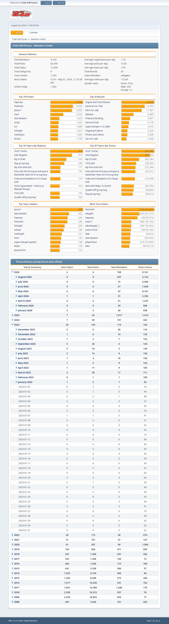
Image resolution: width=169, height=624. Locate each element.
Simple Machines (30, 621)
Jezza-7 (17, 110)
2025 (16, 315)
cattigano (125, 75)
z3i (15, 126)
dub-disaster (20, 118)
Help (149, 620)
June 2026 (23, 286)
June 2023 (23, 358)
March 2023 (24, 372)
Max (87, 233)
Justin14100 (91, 229)
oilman (17, 229)
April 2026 (23, 296)
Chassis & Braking (94, 118)
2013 (16, 578)
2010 (16, 592)
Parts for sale (92, 110)
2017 (16, 558)
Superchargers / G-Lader (98, 126)
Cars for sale (91, 138)
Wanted (89, 114)
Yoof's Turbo (20, 151)
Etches (17, 138)
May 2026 (23, 291)
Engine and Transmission (97, 102)
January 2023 (25, 382)
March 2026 (24, 300)
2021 (16, 539)
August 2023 (25, 348)
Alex (87, 246)
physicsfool (19, 250)
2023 (16, 324)
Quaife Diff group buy (25, 197)
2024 (16, 320)
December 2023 (26, 329)
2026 (16, 272)
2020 (16, 544)
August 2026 (25, 277)
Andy (16, 122)
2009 (16, 597)
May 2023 (23, 363)
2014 (16, 573)
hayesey (18, 102)
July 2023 (23, 353)
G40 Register (21, 155)
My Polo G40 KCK (23, 167)
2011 (16, 587)
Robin (17, 246)
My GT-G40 (19, 159)
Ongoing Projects (94, 130)
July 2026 (23, 281)
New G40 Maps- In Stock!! (98, 185)
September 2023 (27, 343)
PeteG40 (18, 106)
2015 (16, 568)
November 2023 (26, 334)
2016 (16, 563)
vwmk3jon (19, 134)
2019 (16, 549)
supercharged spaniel (25, 242)
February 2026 (26, 305)
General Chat (92, 122)
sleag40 (89, 213)
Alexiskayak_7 (92, 225)
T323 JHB (19, 193)
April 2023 (23, 367)
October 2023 (25, 339)
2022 (16, 535)
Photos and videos (94, 134)
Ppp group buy (21, 163)
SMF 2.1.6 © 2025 (15, 621)
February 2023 (26, 377)
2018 (16, 554)
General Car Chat (94, 106)
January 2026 (25, 310)
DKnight (18, 130)
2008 (16, 601)
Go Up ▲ (157, 620)
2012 (16, 582)
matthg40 (19, 233)
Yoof (16, 114)
